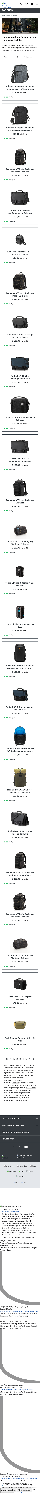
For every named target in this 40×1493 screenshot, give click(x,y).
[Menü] (36, 3)
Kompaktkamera (11, 48)
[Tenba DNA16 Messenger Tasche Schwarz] (20, 818)
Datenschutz (15, 1212)
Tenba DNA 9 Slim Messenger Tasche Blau (20, 708)
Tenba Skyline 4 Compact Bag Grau (20, 625)
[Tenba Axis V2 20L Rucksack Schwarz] (20, 487)
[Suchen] (21, 3)
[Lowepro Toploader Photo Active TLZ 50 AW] (20, 239)
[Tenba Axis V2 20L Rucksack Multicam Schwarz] (20, 901)
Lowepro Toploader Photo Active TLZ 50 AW (20, 253)
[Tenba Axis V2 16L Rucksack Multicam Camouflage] (20, 860)
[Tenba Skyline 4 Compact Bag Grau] (20, 611)
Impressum (6, 1212)
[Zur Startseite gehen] (6, 5)
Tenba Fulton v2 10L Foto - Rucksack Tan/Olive (20, 791)
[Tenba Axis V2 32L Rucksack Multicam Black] (20, 280)
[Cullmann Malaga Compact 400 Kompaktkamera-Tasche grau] (20, 73)
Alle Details (19, 1311)
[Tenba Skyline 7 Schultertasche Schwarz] (20, 405)
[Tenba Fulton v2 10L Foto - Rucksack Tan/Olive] (20, 777)
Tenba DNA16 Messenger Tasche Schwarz (20, 832)
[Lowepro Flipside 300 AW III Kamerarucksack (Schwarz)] (20, 653)
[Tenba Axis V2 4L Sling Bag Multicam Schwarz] (20, 529)
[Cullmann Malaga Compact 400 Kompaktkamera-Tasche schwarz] (20, 115)
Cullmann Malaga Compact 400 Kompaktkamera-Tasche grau (20, 87)
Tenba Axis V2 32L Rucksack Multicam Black (20, 294)
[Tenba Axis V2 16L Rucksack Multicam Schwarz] (20, 156)
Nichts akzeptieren (24, 1490)
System (30, 45)
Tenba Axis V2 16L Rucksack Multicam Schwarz (20, 170)
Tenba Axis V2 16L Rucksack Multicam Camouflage (20, 874)
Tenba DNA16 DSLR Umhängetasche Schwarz (20, 460)
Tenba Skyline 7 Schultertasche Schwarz (20, 418)
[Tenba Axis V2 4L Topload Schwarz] (20, 984)
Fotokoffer (15, 1083)
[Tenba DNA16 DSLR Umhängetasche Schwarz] (20, 446)
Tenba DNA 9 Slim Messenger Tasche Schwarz (20, 335)
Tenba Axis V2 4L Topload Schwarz (20, 998)
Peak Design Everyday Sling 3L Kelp (20, 1039)
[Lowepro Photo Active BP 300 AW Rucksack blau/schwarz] (20, 736)
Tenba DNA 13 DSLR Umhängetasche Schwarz (20, 211)
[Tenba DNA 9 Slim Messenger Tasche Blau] (20, 694)
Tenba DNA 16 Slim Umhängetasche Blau (20, 377)
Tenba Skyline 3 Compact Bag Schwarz (20, 584)
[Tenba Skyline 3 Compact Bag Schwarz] (20, 570)
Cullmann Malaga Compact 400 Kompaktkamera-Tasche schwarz (20, 129)
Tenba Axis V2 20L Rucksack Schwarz (20, 501)
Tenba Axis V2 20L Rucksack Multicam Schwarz (20, 915)
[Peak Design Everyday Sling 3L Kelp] (20, 1025)
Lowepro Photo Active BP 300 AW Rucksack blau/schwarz (20, 749)
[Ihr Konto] (26, 3)
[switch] (20, 1249)
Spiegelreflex (22, 45)
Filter (5, 57)
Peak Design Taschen (21, 1090)
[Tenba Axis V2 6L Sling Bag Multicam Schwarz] (20, 943)
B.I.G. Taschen (31, 1088)
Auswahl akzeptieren (8, 1490)
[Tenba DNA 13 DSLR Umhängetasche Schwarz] (20, 198)
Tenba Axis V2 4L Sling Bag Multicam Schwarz (20, 542)
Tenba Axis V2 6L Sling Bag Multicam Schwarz (20, 956)
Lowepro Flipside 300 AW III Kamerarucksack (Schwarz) (20, 667)
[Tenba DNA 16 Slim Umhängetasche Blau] (20, 363)
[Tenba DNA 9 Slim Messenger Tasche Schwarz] (20, 322)
